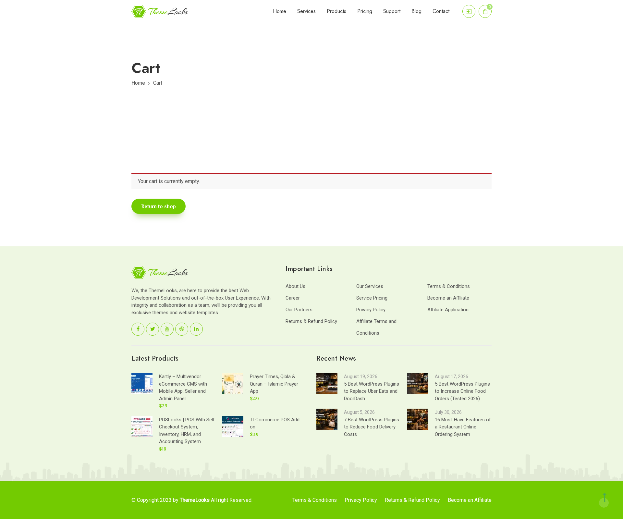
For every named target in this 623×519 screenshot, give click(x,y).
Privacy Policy (370, 310)
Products (336, 11)
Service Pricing (371, 298)
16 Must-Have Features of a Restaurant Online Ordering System (463, 427)
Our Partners (299, 310)
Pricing (364, 11)
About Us (295, 286)
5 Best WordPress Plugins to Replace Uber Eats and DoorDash (371, 391)
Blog (416, 11)
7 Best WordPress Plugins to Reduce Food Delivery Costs (371, 427)
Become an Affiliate (448, 298)
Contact (441, 11)
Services (306, 11)
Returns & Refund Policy (311, 321)
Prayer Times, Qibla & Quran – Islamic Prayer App (274, 384)
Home (279, 11)
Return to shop (158, 206)
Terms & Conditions (448, 286)
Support (391, 11)
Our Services (369, 286)
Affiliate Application (448, 310)
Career (293, 298)
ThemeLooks (195, 500)
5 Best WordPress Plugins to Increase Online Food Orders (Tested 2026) (462, 391)
